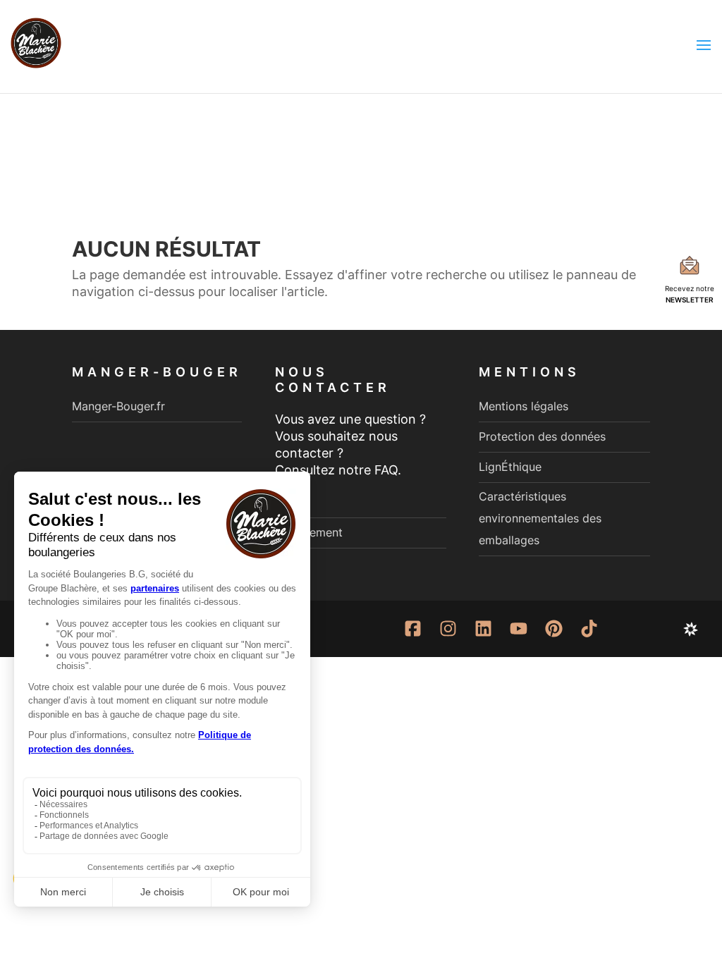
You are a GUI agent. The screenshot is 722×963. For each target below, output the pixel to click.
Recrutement (309, 532)
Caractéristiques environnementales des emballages (540, 517)
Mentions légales (523, 406)
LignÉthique (510, 467)
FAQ (285, 502)
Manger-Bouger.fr (118, 406)
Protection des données (542, 436)
